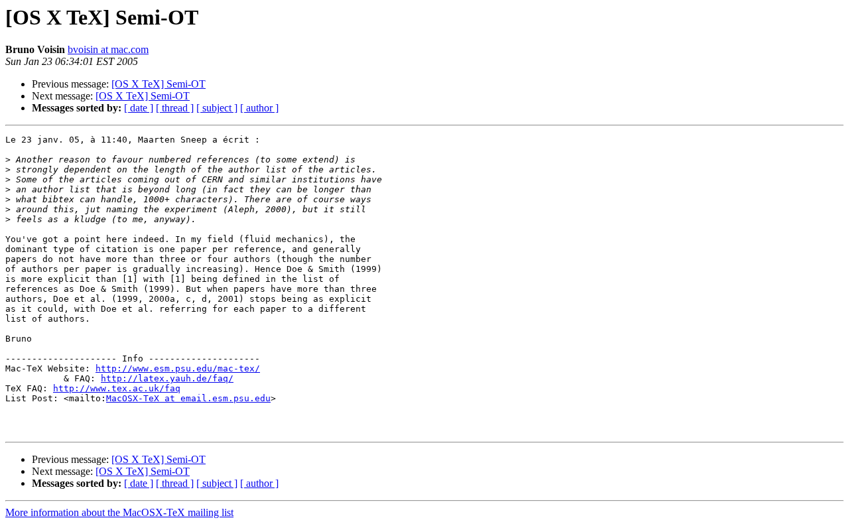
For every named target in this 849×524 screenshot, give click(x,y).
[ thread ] (175, 107)
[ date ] (138, 107)
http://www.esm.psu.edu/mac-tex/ (178, 368)
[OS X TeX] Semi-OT (158, 84)
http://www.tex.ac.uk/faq (116, 388)
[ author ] (259, 107)
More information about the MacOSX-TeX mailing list (119, 512)
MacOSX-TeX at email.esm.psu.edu (188, 398)
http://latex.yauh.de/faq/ (167, 378)
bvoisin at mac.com (108, 49)
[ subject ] (216, 107)
